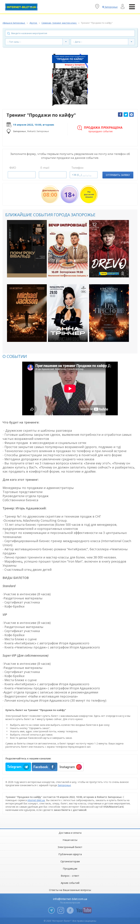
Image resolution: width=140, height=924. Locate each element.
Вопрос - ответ (70, 875)
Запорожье (64, 785)
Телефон (77, 168)
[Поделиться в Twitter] (126, 114)
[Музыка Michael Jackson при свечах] (27, 313)
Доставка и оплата (70, 832)
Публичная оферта (70, 854)
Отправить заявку (118, 175)
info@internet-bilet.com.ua (70, 899)
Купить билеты (24, 271)
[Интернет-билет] (21, 7)
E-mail (44, 168)
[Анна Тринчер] (68, 313)
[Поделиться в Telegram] (131, 114)
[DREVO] (109, 248)
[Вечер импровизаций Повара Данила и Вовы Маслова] (68, 248)
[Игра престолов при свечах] (109, 313)
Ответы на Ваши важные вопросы (70, 890)
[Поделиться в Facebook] (120, 114)
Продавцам (70, 868)
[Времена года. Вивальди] (27, 248)
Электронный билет (70, 847)
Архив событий (70, 882)
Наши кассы (70, 840)
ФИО (12, 168)
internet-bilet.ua (36, 800)
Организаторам (70, 861)
